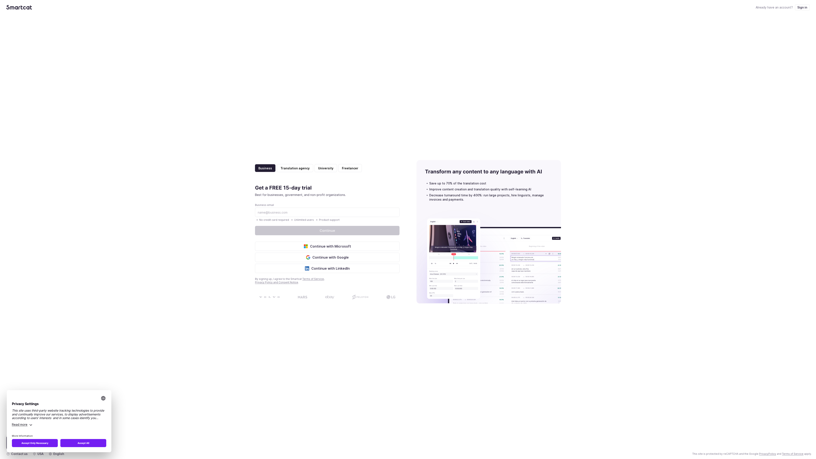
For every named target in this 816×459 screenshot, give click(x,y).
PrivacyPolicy (767, 453)
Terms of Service (313, 278)
